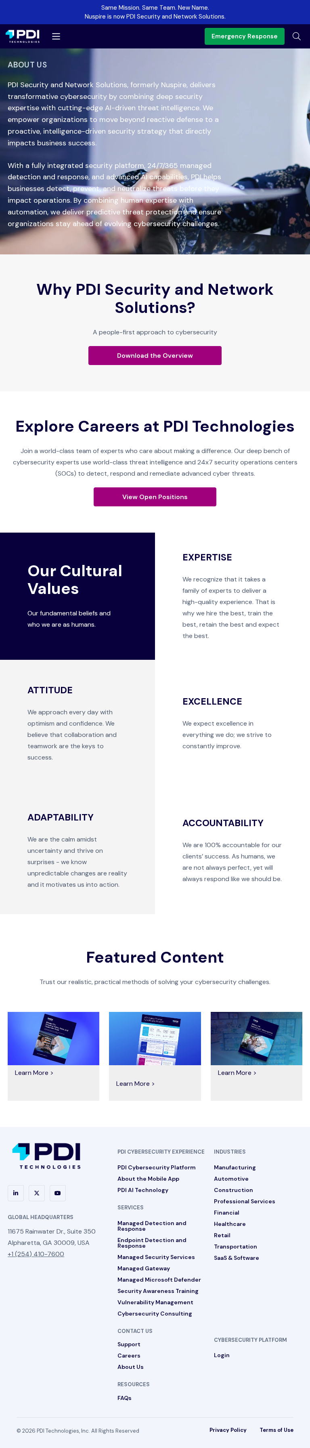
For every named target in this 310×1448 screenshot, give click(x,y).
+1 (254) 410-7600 (36, 1254)
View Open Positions (155, 497)
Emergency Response (245, 36)
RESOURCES (133, 1384)
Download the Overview (155, 355)
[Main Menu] (56, 36)
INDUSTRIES (230, 1151)
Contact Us (135, 1331)
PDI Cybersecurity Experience (161, 1151)
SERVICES (130, 1207)
